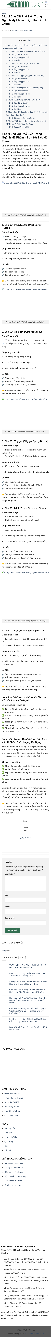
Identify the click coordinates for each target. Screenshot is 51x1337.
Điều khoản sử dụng (13, 1180)
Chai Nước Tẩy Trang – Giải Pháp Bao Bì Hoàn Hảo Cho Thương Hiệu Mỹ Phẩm (27, 990)
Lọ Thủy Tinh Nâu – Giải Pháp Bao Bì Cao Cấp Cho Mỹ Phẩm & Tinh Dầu (27, 1020)
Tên (6, 895)
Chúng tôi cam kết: (19, 127)
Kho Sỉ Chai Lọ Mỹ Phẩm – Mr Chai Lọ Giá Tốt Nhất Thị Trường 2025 (27, 974)
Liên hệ (7, 1150)
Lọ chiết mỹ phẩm (12, 1111)
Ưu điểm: (15, 60)
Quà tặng (8, 1141)
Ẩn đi (29, 40)
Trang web (10, 918)
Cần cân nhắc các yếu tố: (22, 118)
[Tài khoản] (40, 4)
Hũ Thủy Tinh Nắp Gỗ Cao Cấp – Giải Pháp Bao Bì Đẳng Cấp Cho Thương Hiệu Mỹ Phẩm (28, 1000)
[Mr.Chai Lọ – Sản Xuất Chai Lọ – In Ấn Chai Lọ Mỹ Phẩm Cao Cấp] (18, 4)
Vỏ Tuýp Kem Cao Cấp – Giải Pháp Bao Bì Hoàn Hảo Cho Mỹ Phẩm (27, 966)
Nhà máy (8, 1132)
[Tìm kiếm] (33, 4)
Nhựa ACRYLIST (11, 1102)
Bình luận (10, 874)
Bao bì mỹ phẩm (11, 1106)
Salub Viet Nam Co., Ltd (34, 1334)
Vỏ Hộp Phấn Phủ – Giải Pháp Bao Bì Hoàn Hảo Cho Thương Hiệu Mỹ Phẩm (28, 982)
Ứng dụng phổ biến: (19, 57)
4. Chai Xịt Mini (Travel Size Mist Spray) (24, 88)
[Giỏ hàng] (47, 4)
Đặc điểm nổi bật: (18, 54)
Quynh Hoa (27, 31)
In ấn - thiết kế (10, 1137)
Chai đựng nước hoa (13, 1115)
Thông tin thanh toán (13, 1167)
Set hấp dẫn (9, 1128)
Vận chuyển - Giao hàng (15, 1176)
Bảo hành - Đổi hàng (13, 1172)
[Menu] (3, 4)
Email (7, 907)
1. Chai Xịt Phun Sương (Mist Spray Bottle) (26, 51)
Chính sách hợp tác (12, 1185)
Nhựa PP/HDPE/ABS (13, 1098)
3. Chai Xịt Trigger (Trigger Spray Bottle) (25, 75)
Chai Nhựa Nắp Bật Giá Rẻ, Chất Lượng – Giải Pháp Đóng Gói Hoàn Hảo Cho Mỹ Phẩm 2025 (27, 1010)
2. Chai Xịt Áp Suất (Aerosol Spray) (22, 63)
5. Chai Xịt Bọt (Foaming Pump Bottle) (24, 100)
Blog (4, 13)
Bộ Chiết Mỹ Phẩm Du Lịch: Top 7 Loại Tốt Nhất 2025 (28, 1028)
